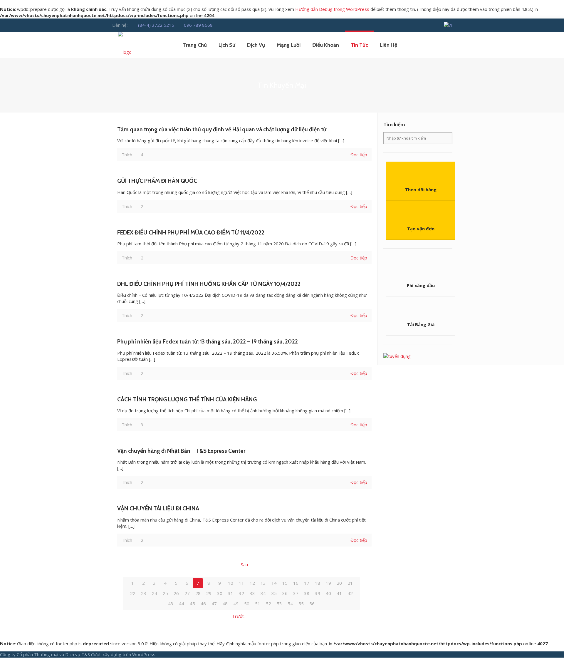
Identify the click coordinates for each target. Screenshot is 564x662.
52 (268, 603)
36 (285, 593)
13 (263, 583)
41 (339, 593)
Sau (244, 564)
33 (252, 593)
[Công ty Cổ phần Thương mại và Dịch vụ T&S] (125, 45)
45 (192, 603)
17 (306, 583)
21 (350, 583)
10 (230, 583)
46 (203, 603)
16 (295, 583)
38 (306, 593)
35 (274, 593)
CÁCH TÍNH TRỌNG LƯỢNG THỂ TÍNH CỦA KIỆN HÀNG (187, 399)
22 (132, 593)
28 (198, 593)
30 (219, 593)
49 (236, 603)
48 (225, 603)
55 (301, 603)
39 (317, 593)
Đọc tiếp (358, 154)
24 (154, 593)
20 (339, 583)
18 (317, 583)
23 (143, 593)
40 (328, 593)
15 (285, 583)
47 (214, 603)
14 (274, 583)
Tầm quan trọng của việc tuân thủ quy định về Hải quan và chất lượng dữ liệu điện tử (221, 129)
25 (165, 593)
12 (252, 583)
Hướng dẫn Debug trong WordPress (332, 9)
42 (350, 593)
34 (263, 593)
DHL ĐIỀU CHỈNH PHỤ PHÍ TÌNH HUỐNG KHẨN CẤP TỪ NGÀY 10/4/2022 (209, 283)
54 (290, 603)
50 (246, 603)
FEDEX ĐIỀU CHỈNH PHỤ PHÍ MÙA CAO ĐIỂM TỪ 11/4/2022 (190, 232)
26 (176, 593)
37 (295, 593)
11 (241, 583)
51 (257, 603)
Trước (238, 616)
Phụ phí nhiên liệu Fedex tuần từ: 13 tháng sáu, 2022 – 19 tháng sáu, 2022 (207, 341)
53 (279, 603)
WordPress (143, 654)
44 (181, 603)
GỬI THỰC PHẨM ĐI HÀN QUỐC (157, 180)
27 (187, 593)
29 (209, 593)
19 (328, 583)
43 (170, 603)
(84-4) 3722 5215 (156, 25)
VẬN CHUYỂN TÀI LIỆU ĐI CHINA (158, 508)
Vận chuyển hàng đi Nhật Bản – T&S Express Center (181, 450)
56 (312, 603)
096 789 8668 (198, 25)
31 (230, 593)
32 (241, 593)
